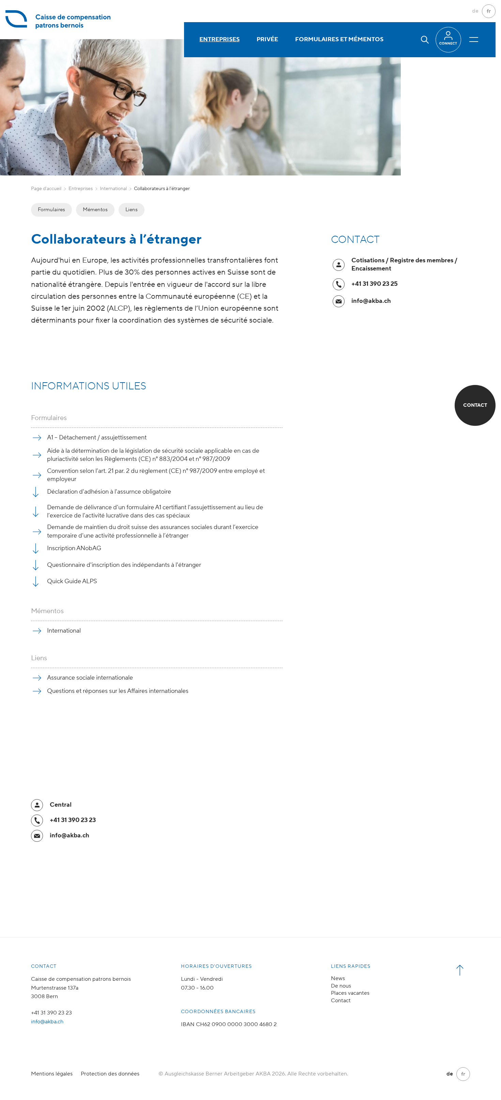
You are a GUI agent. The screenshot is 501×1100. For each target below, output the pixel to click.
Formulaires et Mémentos (339, 39)
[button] (425, 40)
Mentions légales (52, 1073)
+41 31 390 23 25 (374, 284)
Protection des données (110, 1073)
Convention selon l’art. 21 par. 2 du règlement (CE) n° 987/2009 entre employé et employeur (156, 475)
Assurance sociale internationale (90, 678)
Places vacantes (350, 993)
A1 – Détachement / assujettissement (97, 437)
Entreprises (219, 39)
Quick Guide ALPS (72, 581)
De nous (341, 985)
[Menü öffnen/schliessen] (473, 39)
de (475, 10)
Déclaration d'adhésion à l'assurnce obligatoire (109, 492)
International (113, 189)
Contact (341, 1000)
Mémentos (95, 209)
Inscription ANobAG (74, 548)
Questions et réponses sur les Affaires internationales (117, 691)
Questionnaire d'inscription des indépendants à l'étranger (124, 565)
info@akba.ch (371, 301)
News (338, 978)
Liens (131, 209)
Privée (267, 39)
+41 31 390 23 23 (73, 820)
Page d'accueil (46, 189)
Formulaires (51, 209)
